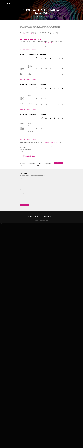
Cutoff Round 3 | (35, 49)
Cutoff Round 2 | (29, 49)
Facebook (31, 216)
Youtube (52, 216)
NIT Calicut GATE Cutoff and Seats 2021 (28, 156)
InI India (7, 3)
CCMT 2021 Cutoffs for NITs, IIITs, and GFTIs (51, 142)
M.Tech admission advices (52, 42)
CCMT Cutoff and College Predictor (31, 39)
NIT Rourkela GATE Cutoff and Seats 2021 (27, 164)
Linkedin (45, 216)
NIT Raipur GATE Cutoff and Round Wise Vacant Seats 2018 (31, 153)
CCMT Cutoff (41, 7)
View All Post (59, 162)
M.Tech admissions (49, 143)
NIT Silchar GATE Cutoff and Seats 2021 (44, 164)
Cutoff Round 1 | (23, 49)
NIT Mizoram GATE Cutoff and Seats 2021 (28, 155)
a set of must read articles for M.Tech (41, 42)
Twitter (38, 216)
